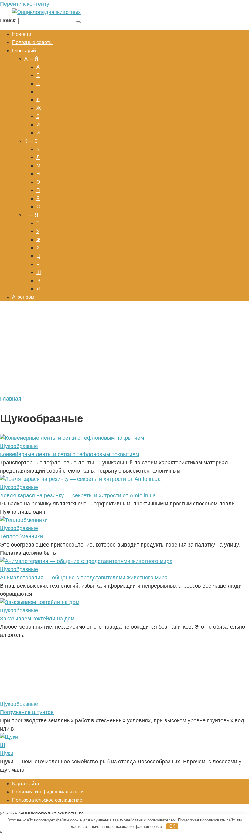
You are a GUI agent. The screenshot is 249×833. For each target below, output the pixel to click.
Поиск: (9, 20)
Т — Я (31, 214)
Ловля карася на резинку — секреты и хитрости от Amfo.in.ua (78, 495)
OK (172, 826)
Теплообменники (21, 536)
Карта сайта (25, 783)
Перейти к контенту (24, 4)
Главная (10, 399)
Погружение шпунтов (27, 712)
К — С (31, 141)
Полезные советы (32, 42)
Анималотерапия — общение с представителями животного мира (84, 577)
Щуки (6, 753)
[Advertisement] (124, 349)
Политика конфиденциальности (48, 791)
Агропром (23, 297)
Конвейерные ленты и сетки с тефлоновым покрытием (69, 454)
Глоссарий (24, 50)
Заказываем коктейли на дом (37, 619)
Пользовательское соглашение (47, 800)
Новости (21, 34)
